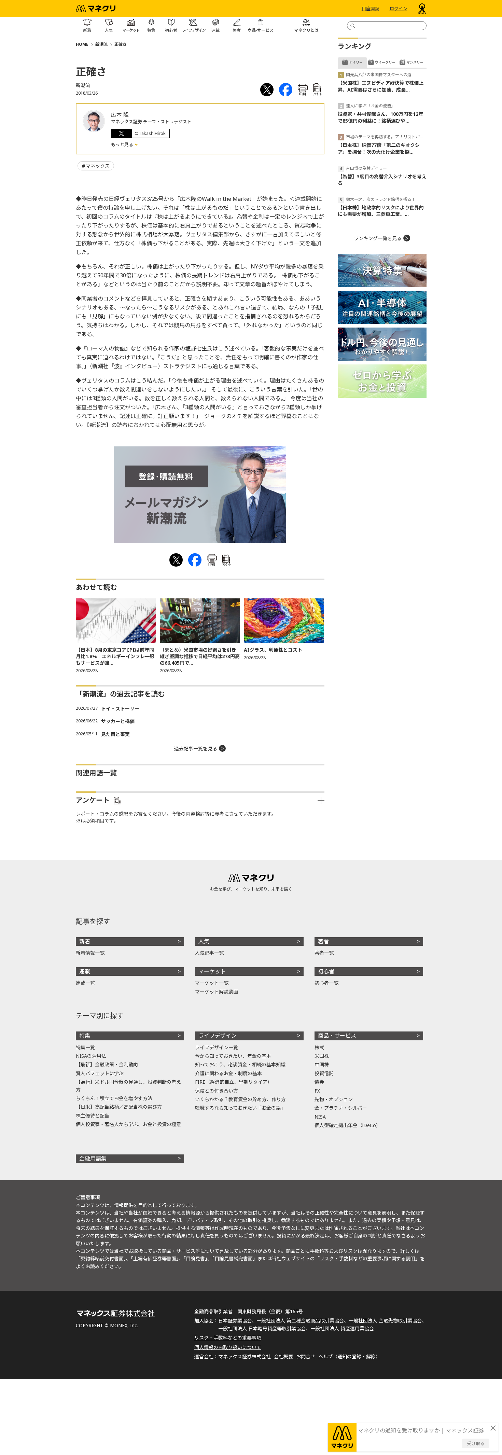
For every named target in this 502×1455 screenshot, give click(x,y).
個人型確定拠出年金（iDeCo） (348, 1125)
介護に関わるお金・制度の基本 (228, 1073)
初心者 (326, 971)
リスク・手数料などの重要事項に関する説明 (367, 1258)
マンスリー (414, 62)
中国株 (322, 1064)
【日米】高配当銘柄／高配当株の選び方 (119, 1107)
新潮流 (101, 44)
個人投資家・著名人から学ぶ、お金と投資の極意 (128, 1124)
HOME (82, 44)
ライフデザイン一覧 (216, 1047)
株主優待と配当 (92, 1115)
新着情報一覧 (90, 953)
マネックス (98, 166)
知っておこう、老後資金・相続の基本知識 (240, 1064)
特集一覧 (85, 1047)
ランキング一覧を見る (378, 238)
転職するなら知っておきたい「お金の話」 (240, 1108)
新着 (84, 941)
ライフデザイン (217, 1035)
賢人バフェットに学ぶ (100, 1073)
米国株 (322, 1056)
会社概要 (283, 1356)
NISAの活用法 (91, 1056)
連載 (84, 971)
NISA (320, 1116)
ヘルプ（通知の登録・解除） (349, 1356)
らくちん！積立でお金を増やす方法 (114, 1098)
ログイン (398, 8)
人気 (203, 941)
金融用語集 (93, 1158)
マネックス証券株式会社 (244, 1356)
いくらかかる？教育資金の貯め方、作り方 (240, 1099)
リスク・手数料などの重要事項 (227, 1337)
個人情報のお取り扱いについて (227, 1347)
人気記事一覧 (209, 953)
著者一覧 (324, 953)
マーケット (212, 971)
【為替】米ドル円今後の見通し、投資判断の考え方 (128, 1086)
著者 (323, 941)
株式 (319, 1047)
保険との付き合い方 (216, 1090)
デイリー (356, 62)
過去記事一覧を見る (195, 748)
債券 (319, 1082)
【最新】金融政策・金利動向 (107, 1064)
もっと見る (122, 144)
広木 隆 (120, 114)
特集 (84, 1035)
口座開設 (370, 8)
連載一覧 (85, 983)
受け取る (476, 1443)
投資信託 (324, 1073)
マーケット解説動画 (216, 991)
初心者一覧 (326, 983)
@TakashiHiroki (151, 133)
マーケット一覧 (211, 983)
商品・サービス (337, 1035)
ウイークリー (385, 62)
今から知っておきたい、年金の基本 (233, 1056)
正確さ (120, 44)
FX (317, 1090)
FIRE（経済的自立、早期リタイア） (233, 1082)
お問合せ (305, 1356)
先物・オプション (334, 1099)
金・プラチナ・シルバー (341, 1108)
